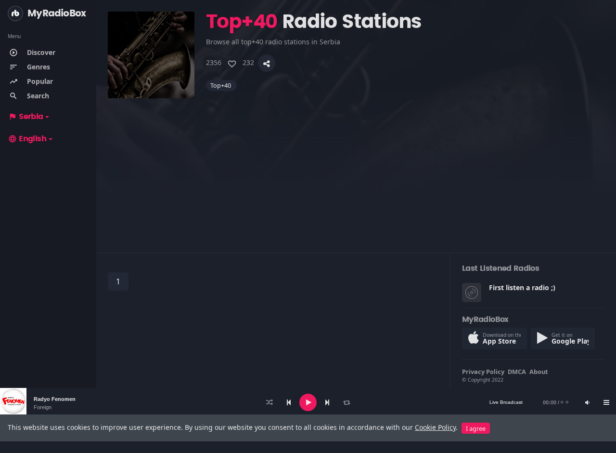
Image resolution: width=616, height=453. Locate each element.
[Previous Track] (288, 402)
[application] (308, 402)
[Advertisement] (356, 165)
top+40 (221, 85)
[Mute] (587, 402)
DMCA (517, 371)
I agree (476, 428)
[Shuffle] (269, 402)
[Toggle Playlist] (606, 402)
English (27, 138)
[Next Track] (327, 402)
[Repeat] (346, 402)
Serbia (25, 116)
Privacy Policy (483, 371)
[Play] (308, 402)
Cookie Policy (435, 427)
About (538, 371)
